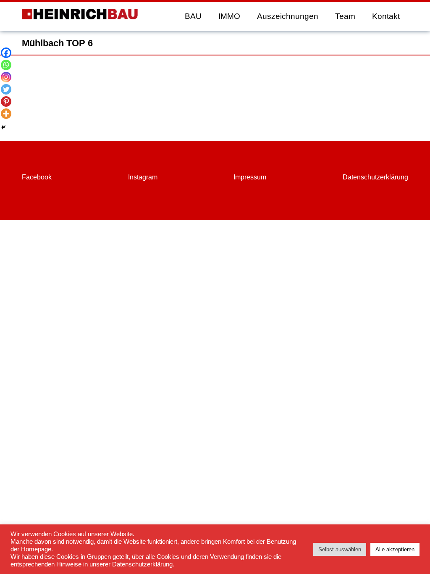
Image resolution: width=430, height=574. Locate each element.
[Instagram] (6, 77)
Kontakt (386, 16)
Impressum (249, 177)
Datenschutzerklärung (375, 177)
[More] (6, 113)
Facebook (37, 177)
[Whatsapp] (6, 65)
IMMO (229, 16)
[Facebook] (6, 52)
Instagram (142, 177)
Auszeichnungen (287, 16)
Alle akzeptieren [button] (394, 549)
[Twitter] (6, 89)
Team (345, 16)
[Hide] (3, 127)
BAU (193, 16)
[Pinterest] (6, 101)
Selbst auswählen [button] (339, 549)
